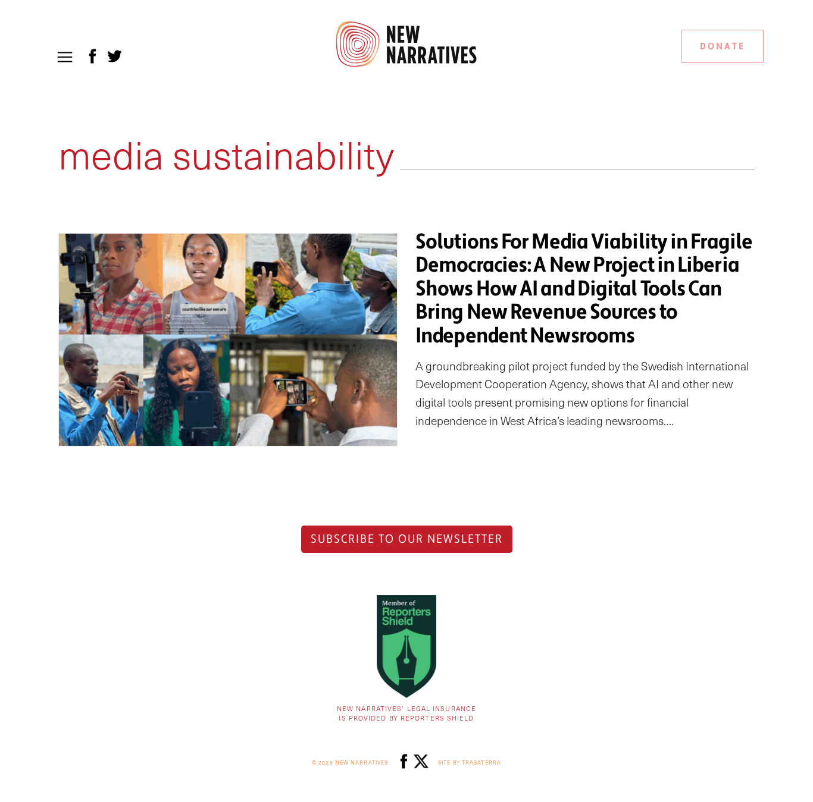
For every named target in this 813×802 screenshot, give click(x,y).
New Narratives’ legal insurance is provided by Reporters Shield (406, 713)
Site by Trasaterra (469, 762)
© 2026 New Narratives (350, 762)
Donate (722, 46)
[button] (64, 57)
